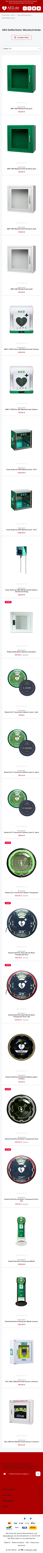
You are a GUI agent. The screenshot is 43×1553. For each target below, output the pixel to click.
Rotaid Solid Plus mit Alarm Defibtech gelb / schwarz (21, 1078)
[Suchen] (29, 8)
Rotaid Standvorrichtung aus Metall (21, 1261)
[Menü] (25, 8)
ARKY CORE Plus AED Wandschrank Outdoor (21, 409)
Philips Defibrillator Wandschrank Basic (21, 652)
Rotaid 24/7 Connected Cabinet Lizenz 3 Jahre (21, 772)
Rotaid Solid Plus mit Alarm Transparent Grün (21, 1139)
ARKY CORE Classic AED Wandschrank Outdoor (21, 349)
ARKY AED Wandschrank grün (21, 108)
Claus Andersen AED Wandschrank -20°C (21, 469)
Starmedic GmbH (31, 1550)
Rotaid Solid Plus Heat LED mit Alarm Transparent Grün (21, 953)
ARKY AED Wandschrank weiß (21, 289)
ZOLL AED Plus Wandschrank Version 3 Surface (21, 1442)
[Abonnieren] (38, 1473)
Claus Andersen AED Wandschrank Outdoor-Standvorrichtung (21, 591)
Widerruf (7, 1542)
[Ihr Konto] (34, 8)
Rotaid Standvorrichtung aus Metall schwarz (21, 1321)
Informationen (7, 1501)
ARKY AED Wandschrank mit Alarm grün (21, 169)
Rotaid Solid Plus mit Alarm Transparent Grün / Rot (21, 1200)
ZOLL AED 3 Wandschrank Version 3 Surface (21, 1381)
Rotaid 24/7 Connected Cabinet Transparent (21, 892)
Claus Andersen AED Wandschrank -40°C (21, 530)
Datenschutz (34, 1542)
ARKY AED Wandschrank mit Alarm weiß (21, 229)
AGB (27, 1542)
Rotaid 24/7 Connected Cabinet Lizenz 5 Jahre (21, 832)
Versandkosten (8, 1536)
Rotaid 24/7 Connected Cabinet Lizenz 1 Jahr (21, 712)
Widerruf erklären (18, 1542)
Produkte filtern (23, 37)
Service (5, 1506)
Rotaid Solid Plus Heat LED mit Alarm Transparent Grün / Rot (21, 1016)
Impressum (21, 1545)
